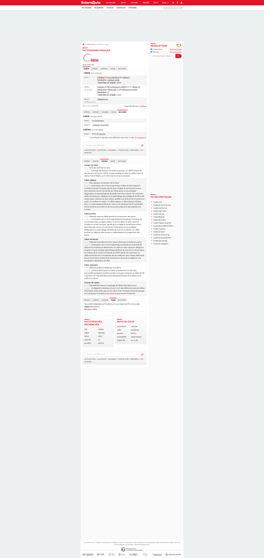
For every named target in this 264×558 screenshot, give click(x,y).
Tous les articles (128, 542)
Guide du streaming (161, 235)
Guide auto (157, 202)
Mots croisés (122, 69)
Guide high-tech (159, 211)
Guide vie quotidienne (162, 238)
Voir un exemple (176, 49)
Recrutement (142, 542)
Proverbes (132, 8)
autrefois (105, 125)
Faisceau (100, 87)
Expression (104, 69)
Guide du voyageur (160, 244)
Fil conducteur (98, 121)
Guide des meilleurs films (163, 226)
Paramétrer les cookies (166, 542)
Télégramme (102, 99)
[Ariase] (157, 554)
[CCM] (100, 554)
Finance (146, 3)
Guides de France (160, 208)
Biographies (98, 8)
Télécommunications (92, 102)
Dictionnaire (86, 8)
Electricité (88, 90)
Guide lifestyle (158, 217)
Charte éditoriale (106, 542)
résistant (126, 77)
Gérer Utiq (177, 542)
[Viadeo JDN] (145, 554)
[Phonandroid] (173, 554)
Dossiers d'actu (157, 49)
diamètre (115, 77)
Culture (134, 3)
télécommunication (129, 90)
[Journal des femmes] (88, 554)
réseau (135, 87)
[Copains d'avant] (133, 554)
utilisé (122, 87)
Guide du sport (159, 232)
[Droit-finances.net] (122, 554)
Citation (112, 69)
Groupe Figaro (129, 544)
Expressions (121, 8)
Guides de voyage (160, 241)
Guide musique (159, 229)
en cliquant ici (140, 138)
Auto (156, 3)
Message (96, 125)
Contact (120, 542)
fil (108, 92)
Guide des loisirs (159, 220)
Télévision (155, 52)
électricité (112, 90)
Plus (164, 3)
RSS (135, 542)
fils (108, 87)
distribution (102, 90)
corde (117, 80)
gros (109, 77)
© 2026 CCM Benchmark (142, 544)
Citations (110, 8)
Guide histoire (158, 214)
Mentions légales (119, 544)
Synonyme (94, 69)
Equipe (99, 542)
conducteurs (115, 87)
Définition (87, 112)
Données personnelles (153, 542)
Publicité (114, 542)
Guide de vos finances (162, 205)
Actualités (111, 3)
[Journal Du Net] (111, 554)
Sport (123, 3)
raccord (102, 134)
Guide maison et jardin (162, 223)
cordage (110, 80)
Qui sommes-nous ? (89, 542)
